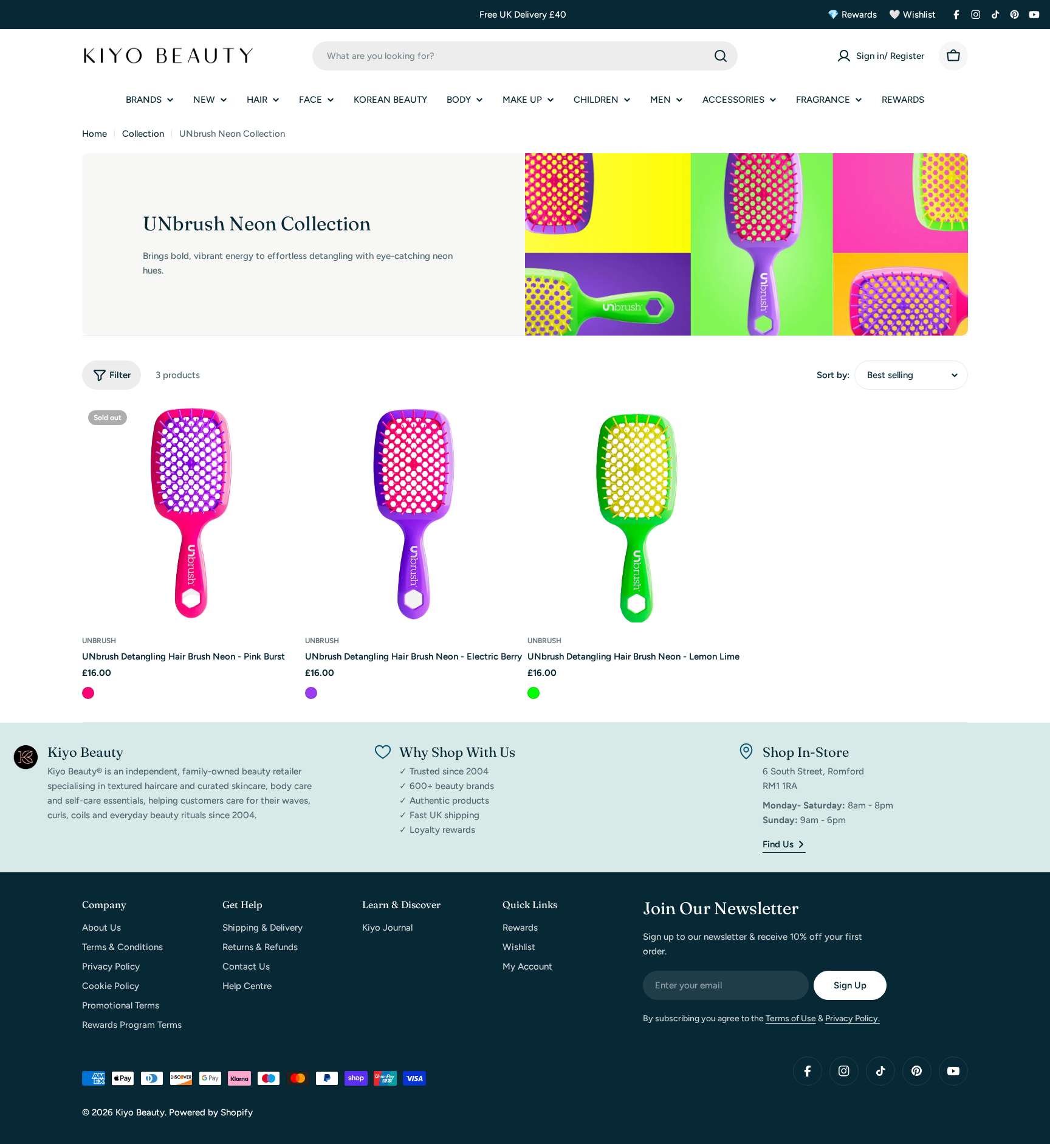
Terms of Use (791, 1018)
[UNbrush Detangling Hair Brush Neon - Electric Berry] (414, 513)
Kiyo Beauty (140, 1112)
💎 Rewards (852, 14)
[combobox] (525, 56)
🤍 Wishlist (912, 14)
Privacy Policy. (852, 1018)
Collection (143, 133)
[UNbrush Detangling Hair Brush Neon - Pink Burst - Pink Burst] (88, 693)
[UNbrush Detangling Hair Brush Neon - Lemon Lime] (636, 513)
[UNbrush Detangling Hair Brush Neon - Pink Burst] (191, 513)
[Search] (720, 56)
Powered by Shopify (211, 1112)
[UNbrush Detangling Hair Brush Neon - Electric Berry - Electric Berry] (311, 693)
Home (94, 133)
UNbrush (99, 640)
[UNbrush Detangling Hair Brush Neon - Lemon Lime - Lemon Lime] (533, 693)
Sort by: (833, 375)
